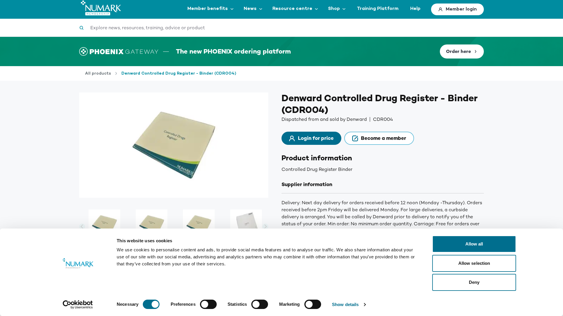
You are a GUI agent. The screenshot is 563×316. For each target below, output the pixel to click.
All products (98, 73)
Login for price (316, 138)
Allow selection (474, 263)
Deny (474, 282)
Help (415, 9)
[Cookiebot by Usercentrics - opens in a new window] (78, 304)
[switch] (208, 304)
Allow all (474, 243)
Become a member (383, 138)
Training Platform (377, 9)
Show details (345, 304)
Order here (458, 51)
